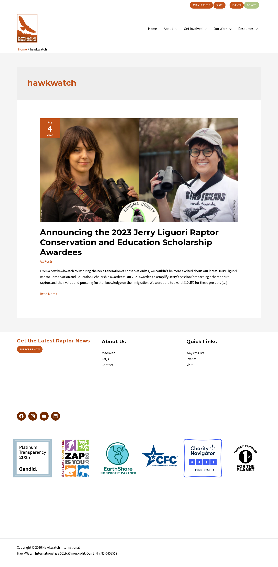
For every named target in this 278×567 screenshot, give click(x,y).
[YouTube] (44, 416)
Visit (189, 365)
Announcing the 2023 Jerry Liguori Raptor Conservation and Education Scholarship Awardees (129, 242)
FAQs (105, 359)
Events (191, 359)
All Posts (46, 261)
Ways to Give (195, 353)
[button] (201, 5)
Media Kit (109, 353)
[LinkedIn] (55, 416)
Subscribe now (30, 349)
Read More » (49, 294)
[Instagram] (32, 416)
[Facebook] (21, 416)
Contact (107, 365)
